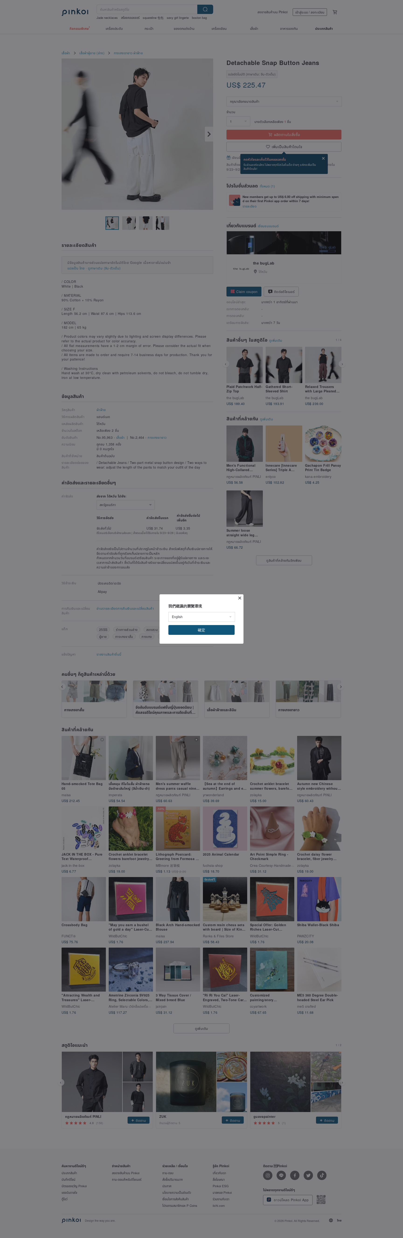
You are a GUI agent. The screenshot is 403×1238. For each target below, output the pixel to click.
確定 (201, 630)
